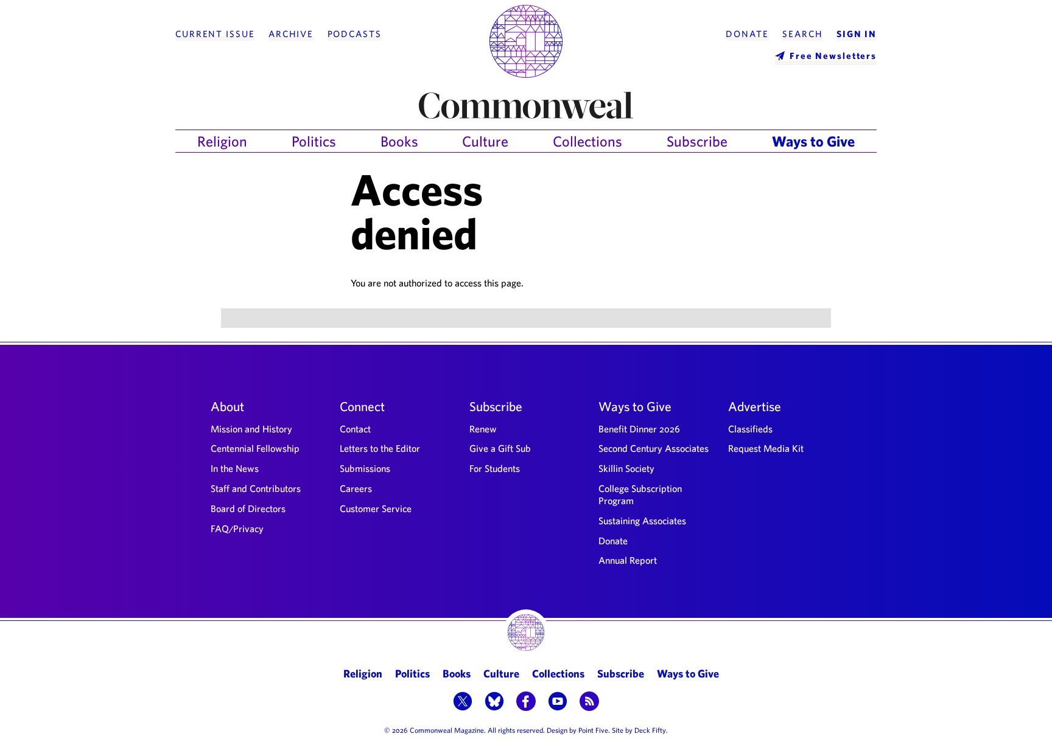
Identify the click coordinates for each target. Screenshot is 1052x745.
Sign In (856, 34)
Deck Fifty (650, 730)
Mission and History (251, 428)
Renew (483, 428)
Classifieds (750, 428)
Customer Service (376, 508)
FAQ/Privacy (237, 528)
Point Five (593, 730)
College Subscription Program (640, 494)
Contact (355, 428)
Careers (356, 488)
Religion (222, 141)
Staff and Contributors (256, 488)
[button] (462, 702)
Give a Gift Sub (500, 448)
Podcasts (355, 34)
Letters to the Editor (380, 448)
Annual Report (627, 560)
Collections (587, 141)
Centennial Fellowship (255, 448)
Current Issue (214, 34)
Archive (291, 34)
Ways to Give (813, 141)
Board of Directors (248, 508)
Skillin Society (626, 468)
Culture (485, 141)
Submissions (365, 468)
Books (399, 141)
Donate (747, 34)
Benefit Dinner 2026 (639, 428)
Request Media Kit (766, 448)
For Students (494, 468)
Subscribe (697, 141)
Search (802, 34)
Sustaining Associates (642, 520)
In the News (235, 468)
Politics (314, 141)
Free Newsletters (833, 55)
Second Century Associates (653, 448)
